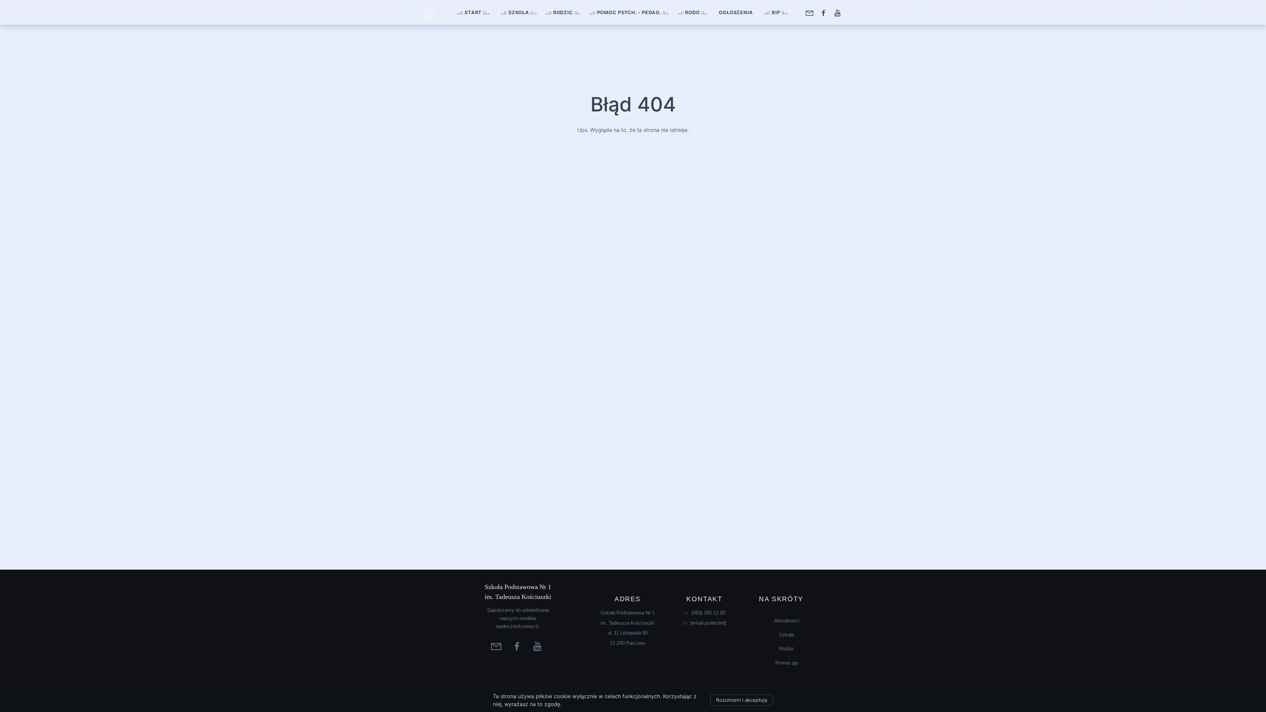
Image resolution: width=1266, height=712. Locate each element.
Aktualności (786, 620)
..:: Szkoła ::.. (519, 12)
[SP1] (429, 12)
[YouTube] (838, 12)
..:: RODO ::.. (693, 12)
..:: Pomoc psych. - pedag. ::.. (629, 12)
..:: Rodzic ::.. (563, 12)
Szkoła (786, 635)
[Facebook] (824, 12)
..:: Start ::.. (473, 12)
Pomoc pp (786, 663)
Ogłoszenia (736, 12)
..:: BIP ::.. (776, 12)
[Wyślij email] (810, 12)
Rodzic (786, 648)
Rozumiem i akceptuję (742, 700)
